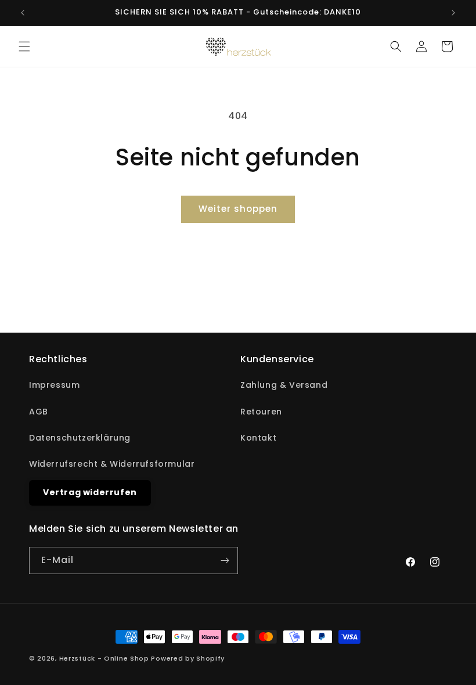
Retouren (261, 411)
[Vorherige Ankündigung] (22, 13)
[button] (24, 46)
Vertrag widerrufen (90, 492)
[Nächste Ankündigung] (453, 13)
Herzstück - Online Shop (104, 658)
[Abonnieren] (224, 560)
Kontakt (258, 438)
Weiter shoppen (238, 209)
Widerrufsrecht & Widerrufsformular (111, 464)
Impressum (54, 385)
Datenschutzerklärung (80, 438)
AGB (38, 411)
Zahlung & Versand (283, 385)
